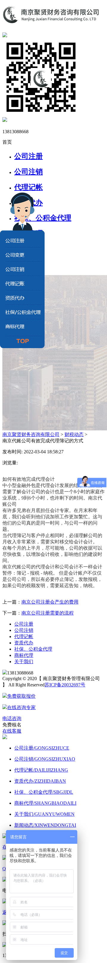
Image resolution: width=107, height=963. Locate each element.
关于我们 (23, 661)
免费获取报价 (21, 696)
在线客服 (11, 731)
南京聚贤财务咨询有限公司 (30, 434)
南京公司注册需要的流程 (47, 612)
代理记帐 (28, 187)
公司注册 (28, 156)
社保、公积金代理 (33, 649)
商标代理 (23, 655)
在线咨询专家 (21, 707)
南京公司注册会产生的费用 (49, 601)
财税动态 (74, 434)
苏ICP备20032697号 (65, 684)
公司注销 (28, 172)
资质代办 (23, 642)
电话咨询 (11, 718)
